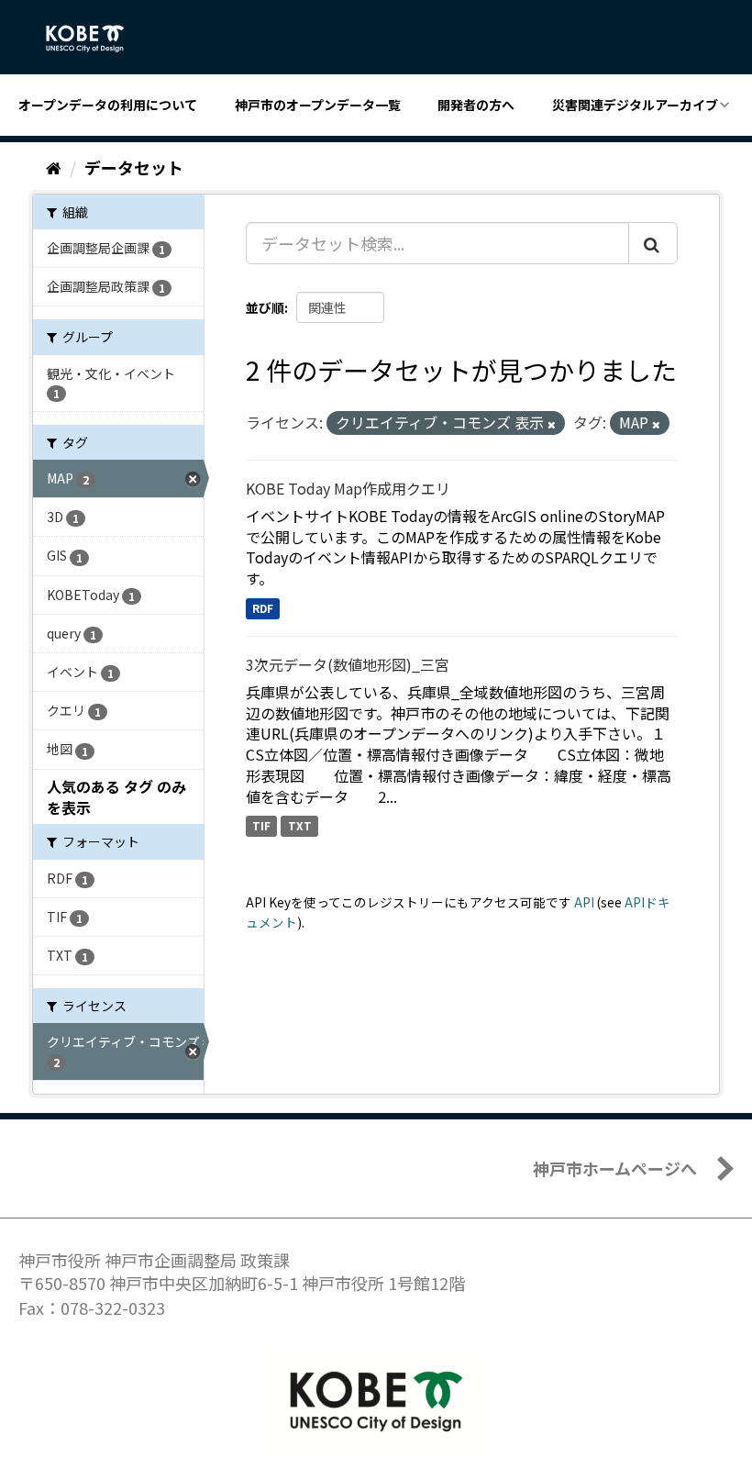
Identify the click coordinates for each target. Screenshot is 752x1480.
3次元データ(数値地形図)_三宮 (347, 664)
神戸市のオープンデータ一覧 (318, 104)
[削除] (551, 424)
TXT (300, 826)
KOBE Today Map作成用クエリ (348, 488)
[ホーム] (53, 167)
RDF (262, 608)
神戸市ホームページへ (615, 1168)
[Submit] (653, 243)
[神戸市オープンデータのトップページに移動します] (95, 38)
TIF (261, 826)
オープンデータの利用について (107, 104)
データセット (133, 167)
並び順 (265, 307)
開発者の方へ (475, 104)
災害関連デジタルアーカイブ (635, 104)
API (584, 902)
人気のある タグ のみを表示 (116, 796)
